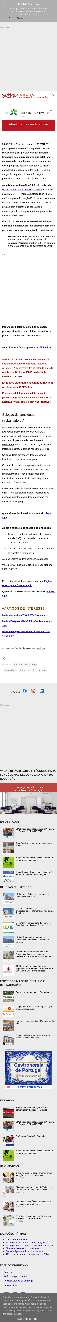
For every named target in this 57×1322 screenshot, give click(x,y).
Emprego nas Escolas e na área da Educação (29, 1245)
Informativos (39, 670)
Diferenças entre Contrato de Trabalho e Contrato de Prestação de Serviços (34, 1188)
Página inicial (10, 1285)
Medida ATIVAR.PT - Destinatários (25, 615)
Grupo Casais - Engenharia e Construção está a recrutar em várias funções (34, 873)
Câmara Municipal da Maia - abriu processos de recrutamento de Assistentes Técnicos (35, 910)
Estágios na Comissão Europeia (30, 1136)
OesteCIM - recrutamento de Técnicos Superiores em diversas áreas (33, 924)
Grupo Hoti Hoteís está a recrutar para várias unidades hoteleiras (33, 1036)
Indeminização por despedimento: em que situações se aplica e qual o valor (35, 1174)
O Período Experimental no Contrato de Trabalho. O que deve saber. (33, 1217)
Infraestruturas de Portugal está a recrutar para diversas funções (34, 858)
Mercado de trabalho (16, 1239)
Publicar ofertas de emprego (18, 1280)
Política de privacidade (15, 1276)
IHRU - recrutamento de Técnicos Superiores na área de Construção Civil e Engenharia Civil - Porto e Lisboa (34, 968)
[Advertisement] (28, 57)
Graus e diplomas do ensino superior (25, 1251)
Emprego (24, 670)
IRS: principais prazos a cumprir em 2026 (27, 1254)
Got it (38, 1319)
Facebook (40, 648)
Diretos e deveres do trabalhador (22, 1248)
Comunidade (9, 670)
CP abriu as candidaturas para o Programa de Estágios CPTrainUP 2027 (35, 830)
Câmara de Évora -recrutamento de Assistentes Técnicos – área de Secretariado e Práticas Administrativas (33, 954)
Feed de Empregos (28, 4)
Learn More (24, 1319)
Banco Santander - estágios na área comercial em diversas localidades (32, 1108)
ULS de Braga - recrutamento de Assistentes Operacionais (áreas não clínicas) (32, 939)
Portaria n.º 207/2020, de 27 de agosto (22, 189)
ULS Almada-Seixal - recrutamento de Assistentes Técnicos (33, 895)
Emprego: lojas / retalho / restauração (25, 1242)
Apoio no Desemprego (25, 664)
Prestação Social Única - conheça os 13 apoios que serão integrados (34, 1202)
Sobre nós (9, 1272)
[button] (53, 95)
